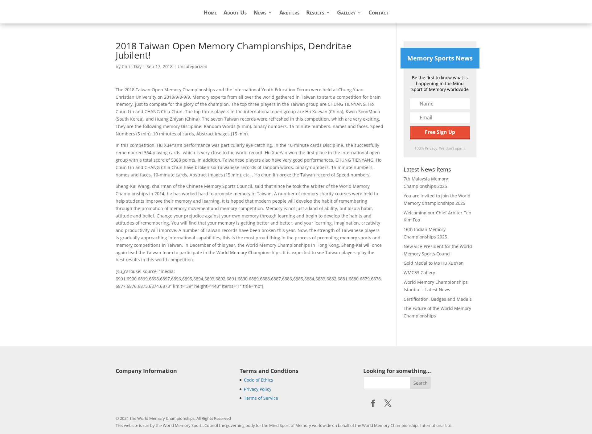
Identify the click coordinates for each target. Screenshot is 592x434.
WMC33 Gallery (419, 272)
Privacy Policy (257, 389)
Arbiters (289, 13)
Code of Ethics (258, 380)
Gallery (346, 13)
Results (315, 13)
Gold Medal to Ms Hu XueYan (434, 263)
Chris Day (132, 66)
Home (210, 13)
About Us (235, 13)
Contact (378, 13)
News (259, 13)
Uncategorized (193, 66)
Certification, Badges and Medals (438, 299)
